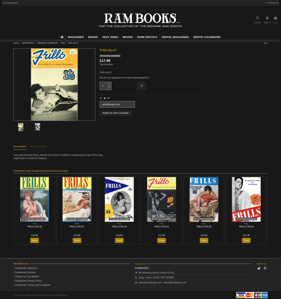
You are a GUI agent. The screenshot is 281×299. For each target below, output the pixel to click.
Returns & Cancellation (27, 276)
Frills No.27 (77, 226)
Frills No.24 (34, 226)
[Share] (101, 98)
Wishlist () (274, 3)
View (34, 240)
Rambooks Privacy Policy (28, 281)
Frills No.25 (204, 226)
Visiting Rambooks (10, 3)
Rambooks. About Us (26, 268)
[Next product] (267, 43)
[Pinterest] (108, 98)
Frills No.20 (246, 226)
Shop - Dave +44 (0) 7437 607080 (156, 277)
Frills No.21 (161, 226)
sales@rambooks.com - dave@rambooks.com (162, 282)
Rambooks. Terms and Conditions (32, 285)
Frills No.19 (119, 226)
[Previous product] (265, 43)
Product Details (38, 146)
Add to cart (126, 86)
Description (19, 146)
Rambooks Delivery (25, 272)
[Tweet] (105, 98)
